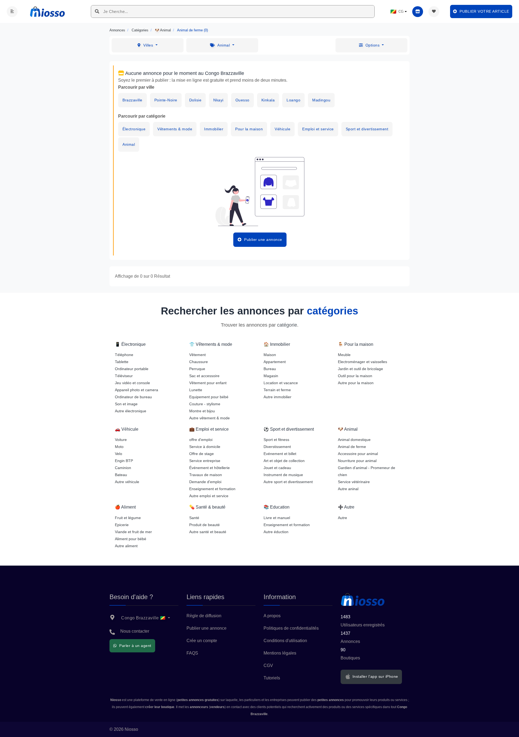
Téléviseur (124, 376)
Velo (118, 454)
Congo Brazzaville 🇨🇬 (143, 618)
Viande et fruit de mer (133, 532)
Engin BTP (124, 461)
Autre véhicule (127, 482)
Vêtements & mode (174, 129)
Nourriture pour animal (357, 461)
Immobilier (213, 129)
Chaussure (198, 362)
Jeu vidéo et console (132, 383)
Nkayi (218, 100)
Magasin (271, 376)
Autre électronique (130, 411)
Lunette (195, 390)
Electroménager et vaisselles (362, 362)
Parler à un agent (134, 645)
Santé (194, 518)
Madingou (321, 100)
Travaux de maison (205, 475)
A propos (272, 615)
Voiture (121, 439)
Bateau (121, 475)
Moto (119, 446)
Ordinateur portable (131, 369)
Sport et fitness (276, 439)
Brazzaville (132, 100)
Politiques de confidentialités (291, 628)
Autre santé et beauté (207, 532)
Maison (270, 355)
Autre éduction (276, 532)
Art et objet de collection (284, 461)
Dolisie (195, 100)
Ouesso (242, 100)
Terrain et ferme (277, 390)
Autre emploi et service (208, 496)
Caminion (123, 468)
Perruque (197, 369)
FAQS (192, 653)
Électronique (133, 129)
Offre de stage (201, 454)
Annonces (117, 30)
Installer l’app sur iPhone (374, 676)
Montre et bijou (202, 411)
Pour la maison (249, 129)
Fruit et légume (128, 518)
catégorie (287, 325)
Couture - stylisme (204, 404)
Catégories (140, 30)
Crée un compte (202, 640)
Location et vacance (281, 383)
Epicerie (122, 525)
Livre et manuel (277, 518)
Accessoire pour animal (358, 454)
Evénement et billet (280, 454)
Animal (128, 144)
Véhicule (282, 129)
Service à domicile (204, 446)
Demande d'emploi (205, 482)
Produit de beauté (204, 525)
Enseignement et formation (212, 489)
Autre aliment (126, 546)
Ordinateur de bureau (133, 397)
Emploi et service (318, 129)
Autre (342, 518)
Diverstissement (277, 446)
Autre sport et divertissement (288, 482)
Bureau (270, 369)
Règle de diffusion (204, 615)
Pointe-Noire (165, 100)
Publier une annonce (207, 628)
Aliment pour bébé (130, 539)
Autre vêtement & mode (209, 418)
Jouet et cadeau (277, 468)
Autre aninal (348, 489)
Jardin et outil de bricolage (360, 369)
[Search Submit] (97, 11)
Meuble (344, 355)
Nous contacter (134, 631)
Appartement (275, 362)
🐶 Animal (163, 30)
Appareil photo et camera (136, 390)
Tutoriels (272, 678)
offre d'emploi (200, 439)
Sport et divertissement (367, 129)
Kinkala (268, 100)
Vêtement (197, 355)
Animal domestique (354, 439)
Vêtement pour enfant (208, 383)
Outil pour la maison (355, 376)
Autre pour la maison (356, 383)
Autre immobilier (277, 397)
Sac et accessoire (204, 376)
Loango (293, 100)
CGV (268, 665)
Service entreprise (204, 461)
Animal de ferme (352, 446)
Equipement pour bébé (208, 397)
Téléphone (124, 355)
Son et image (126, 404)
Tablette (121, 362)
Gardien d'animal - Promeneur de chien (366, 471)
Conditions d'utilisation (285, 640)
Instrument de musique (283, 475)
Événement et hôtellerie (209, 468)
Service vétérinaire (354, 482)
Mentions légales (280, 653)
